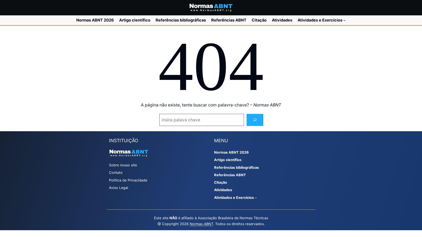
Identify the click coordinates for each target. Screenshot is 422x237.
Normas (201, 224)
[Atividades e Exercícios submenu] (344, 20)
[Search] (255, 120)
